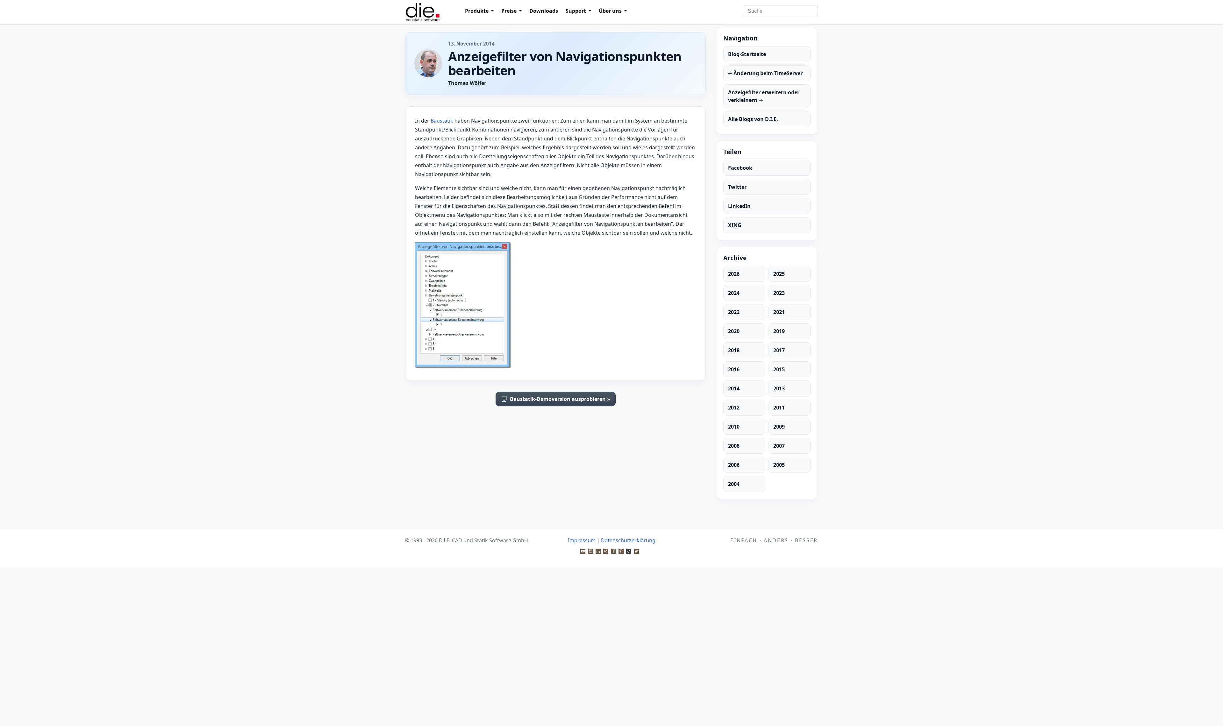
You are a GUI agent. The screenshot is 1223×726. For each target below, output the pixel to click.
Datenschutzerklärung (628, 540)
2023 (779, 292)
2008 (734, 445)
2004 (734, 484)
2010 (734, 426)
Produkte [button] (477, 10)
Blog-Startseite (747, 54)
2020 (734, 331)
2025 (779, 273)
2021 (779, 312)
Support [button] (576, 10)
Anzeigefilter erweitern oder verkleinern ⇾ (763, 96)
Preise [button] (509, 10)
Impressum (582, 540)
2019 (779, 331)
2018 (734, 350)
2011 (779, 407)
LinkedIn (739, 206)
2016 (734, 369)
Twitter (737, 186)
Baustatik (442, 120)
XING (734, 225)
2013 (779, 388)
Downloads (543, 10)
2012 (734, 407)
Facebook (740, 167)
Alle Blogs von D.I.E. (753, 119)
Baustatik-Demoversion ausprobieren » (555, 398)
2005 (779, 464)
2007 (779, 445)
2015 (779, 369)
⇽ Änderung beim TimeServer (765, 73)
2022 (734, 312)
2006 (734, 464)
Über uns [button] (611, 10)
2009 (779, 426)
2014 (734, 388)
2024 (734, 292)
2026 (734, 273)
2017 (779, 350)
